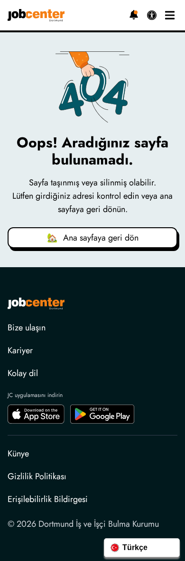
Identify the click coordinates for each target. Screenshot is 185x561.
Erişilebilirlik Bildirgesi (48, 499)
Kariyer (20, 350)
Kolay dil (23, 373)
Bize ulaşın (27, 327)
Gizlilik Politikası (37, 476)
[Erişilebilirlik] (151, 15)
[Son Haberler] (133, 14)
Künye (18, 453)
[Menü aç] (169, 15)
